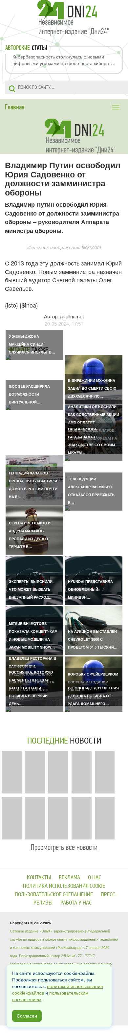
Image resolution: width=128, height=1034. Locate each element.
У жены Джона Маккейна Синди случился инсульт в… (32, 344)
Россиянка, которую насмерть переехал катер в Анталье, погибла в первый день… (31, 688)
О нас (94, 877)
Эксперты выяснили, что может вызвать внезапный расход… (31, 589)
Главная (15, 107)
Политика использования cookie (64, 886)
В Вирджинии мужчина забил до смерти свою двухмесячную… (92, 388)
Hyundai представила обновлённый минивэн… (90, 589)
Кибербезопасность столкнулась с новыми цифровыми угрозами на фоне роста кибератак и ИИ (64, 59)
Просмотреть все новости (64, 847)
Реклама (69, 877)
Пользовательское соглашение (54, 894)
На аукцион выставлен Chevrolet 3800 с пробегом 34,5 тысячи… (92, 639)
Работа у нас (76, 902)
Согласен (27, 1016)
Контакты (39, 877)
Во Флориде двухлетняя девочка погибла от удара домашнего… (93, 695)
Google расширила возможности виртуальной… (29, 394)
